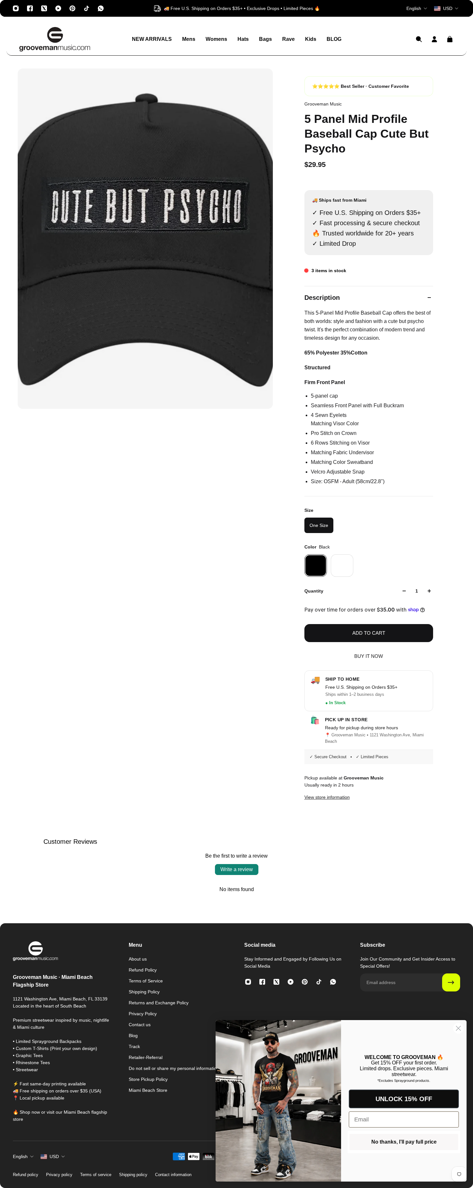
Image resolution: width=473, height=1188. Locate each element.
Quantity (313, 591)
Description (322, 297)
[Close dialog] (458, 1028)
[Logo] (54, 39)
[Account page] (434, 39)
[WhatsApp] (101, 8)
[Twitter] (44, 8)
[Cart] (450, 39)
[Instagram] (16, 8)
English (20, 1156)
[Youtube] (58, 8)
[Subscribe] (451, 982)
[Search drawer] (419, 39)
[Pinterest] (72, 8)
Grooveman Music (323, 103)
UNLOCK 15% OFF (404, 1098)
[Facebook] (30, 8)
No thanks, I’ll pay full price (404, 1142)
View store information (327, 797)
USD (54, 1156)
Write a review (236, 869)
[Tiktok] (86, 8)
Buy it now (368, 656)
